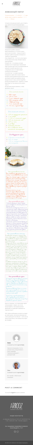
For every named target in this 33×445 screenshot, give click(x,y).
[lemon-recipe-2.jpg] (16, 131)
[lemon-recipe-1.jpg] (16, 108)
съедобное (19, 17)
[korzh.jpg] (16, 230)
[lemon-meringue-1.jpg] (16, 48)
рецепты (15, 17)
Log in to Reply (20, 345)
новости (11, 17)
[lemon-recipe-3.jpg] (16, 145)
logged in (13, 392)
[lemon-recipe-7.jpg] (16, 301)
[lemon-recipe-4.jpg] (16, 198)
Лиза (8, 370)
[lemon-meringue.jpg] (16, 168)
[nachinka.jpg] (16, 272)
